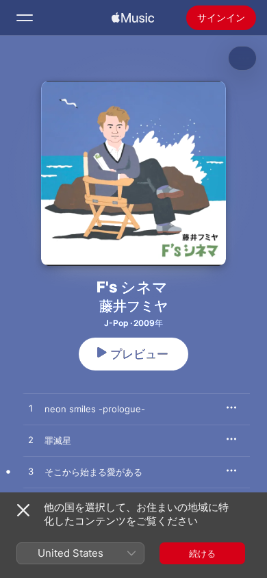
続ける (202, 553)
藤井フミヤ (133, 306)
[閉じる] (23, 510)
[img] (133, 18)
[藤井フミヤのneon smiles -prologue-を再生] (30, 409)
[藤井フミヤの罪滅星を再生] (30, 440)
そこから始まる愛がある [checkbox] (93, 471)
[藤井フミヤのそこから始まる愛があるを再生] (30, 472)
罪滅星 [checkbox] (57, 440)
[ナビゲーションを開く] (25, 18)
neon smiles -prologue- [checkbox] (94, 408)
